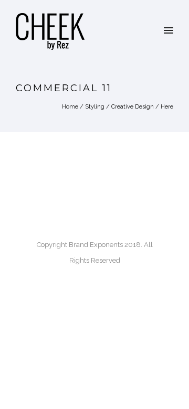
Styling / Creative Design (119, 106)
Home (70, 106)
